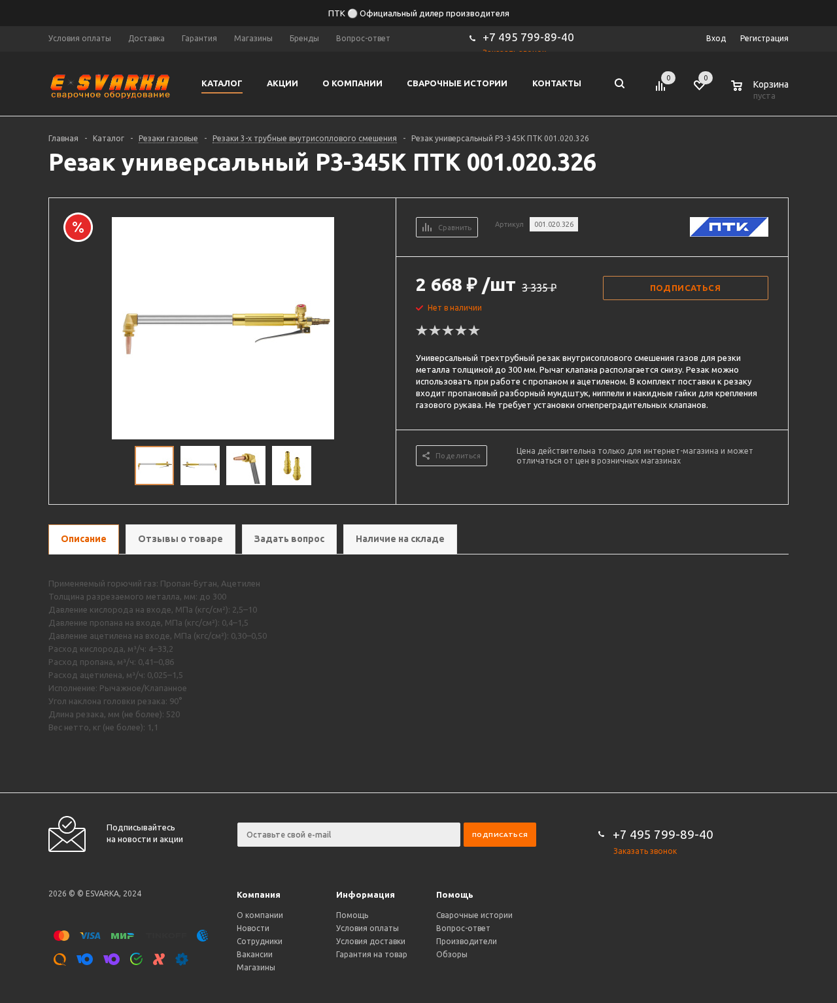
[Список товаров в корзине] (761, 93)
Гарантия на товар (371, 954)
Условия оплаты (367, 928)
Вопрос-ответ (463, 928)
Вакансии (255, 954)
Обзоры (452, 954)
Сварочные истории (474, 915)
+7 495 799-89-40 (528, 37)
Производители (466, 941)
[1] (422, 330)
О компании (260, 915)
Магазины (256, 967)
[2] (435, 330)
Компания (259, 894)
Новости (253, 928)
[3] (448, 330)
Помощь (454, 894)
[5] (474, 330)
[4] (461, 330)
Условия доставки (370, 941)
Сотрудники (259, 941)
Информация (365, 894)
